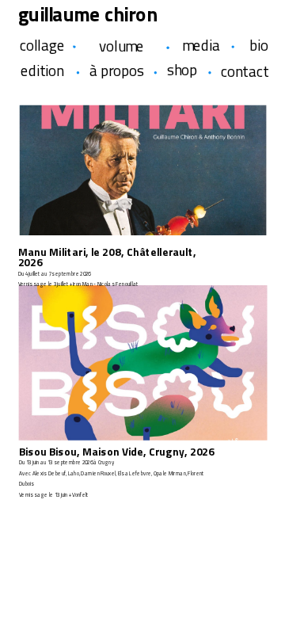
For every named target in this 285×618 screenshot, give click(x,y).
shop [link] (182, 69)
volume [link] (121, 46)
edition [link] (42, 70)
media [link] (201, 45)
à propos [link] (117, 70)
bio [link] (258, 45)
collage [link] (42, 45)
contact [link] (245, 70)
